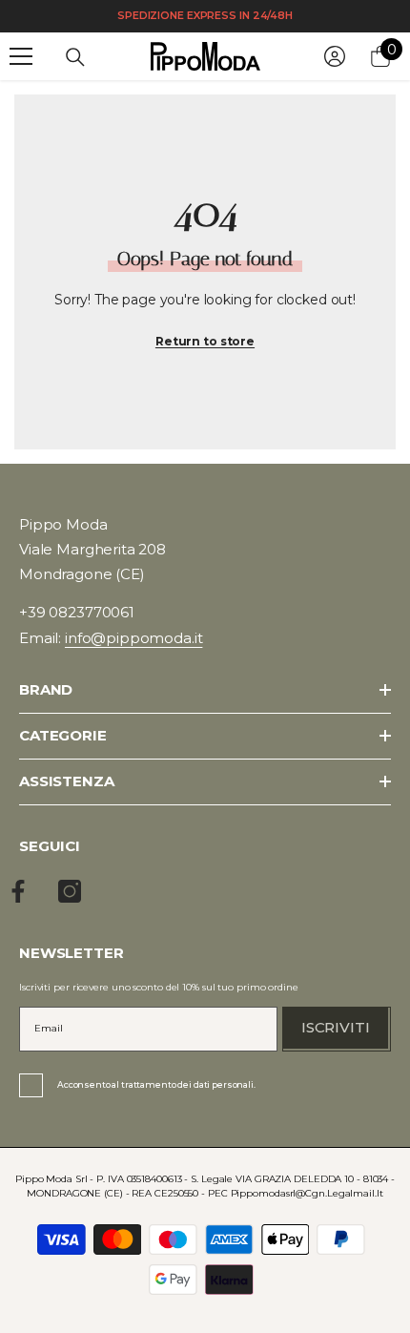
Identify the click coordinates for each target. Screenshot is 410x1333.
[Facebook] (18, 891)
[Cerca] (75, 57)
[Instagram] (69, 891)
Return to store (205, 341)
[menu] (21, 56)
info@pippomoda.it (133, 638)
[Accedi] (334, 56)
